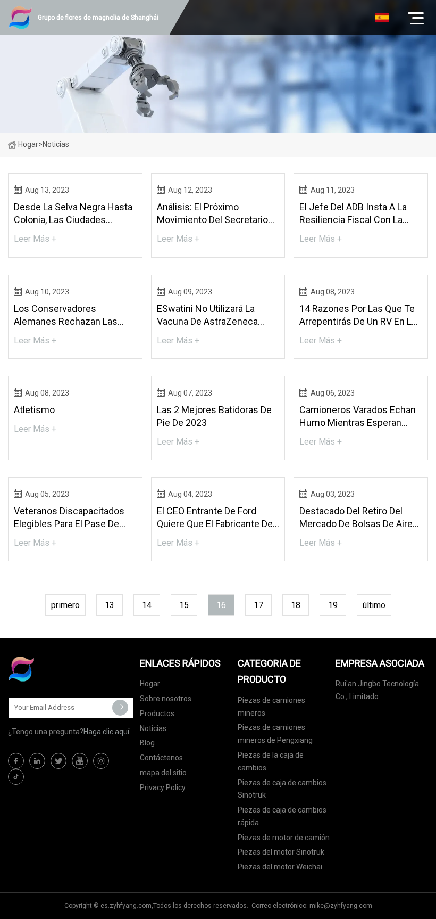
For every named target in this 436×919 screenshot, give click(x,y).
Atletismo (34, 409)
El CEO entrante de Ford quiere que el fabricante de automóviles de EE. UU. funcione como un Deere (215, 517)
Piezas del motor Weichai (280, 867)
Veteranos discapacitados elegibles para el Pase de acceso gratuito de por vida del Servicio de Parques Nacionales (73, 517)
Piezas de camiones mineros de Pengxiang (275, 733)
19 (333, 605)
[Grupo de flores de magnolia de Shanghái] (61, 668)
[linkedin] (37, 761)
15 (184, 605)
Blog (147, 743)
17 (258, 605)
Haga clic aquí (106, 731)
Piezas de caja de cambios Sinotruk (282, 789)
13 (109, 605)
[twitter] (58, 761)
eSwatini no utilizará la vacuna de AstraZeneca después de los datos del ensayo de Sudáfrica (212, 315)
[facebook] (16, 761)
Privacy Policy (163, 787)
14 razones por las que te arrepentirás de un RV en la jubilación (357, 315)
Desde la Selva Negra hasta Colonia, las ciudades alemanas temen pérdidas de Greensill (73, 213)
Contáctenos (161, 757)
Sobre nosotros (165, 698)
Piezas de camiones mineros (271, 706)
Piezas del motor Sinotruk (281, 852)
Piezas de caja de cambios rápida (282, 816)
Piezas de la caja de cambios (271, 761)
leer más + (35, 239)
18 (295, 605)
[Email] (120, 708)
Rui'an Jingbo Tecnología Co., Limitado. (377, 690)
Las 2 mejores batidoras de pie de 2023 (214, 416)
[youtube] (80, 761)
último (374, 605)
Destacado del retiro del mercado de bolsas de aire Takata (356, 517)
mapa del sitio (163, 772)
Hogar (28, 144)
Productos (157, 713)
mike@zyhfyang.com (340, 905)
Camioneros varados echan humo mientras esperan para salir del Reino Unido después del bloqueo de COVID (357, 416)
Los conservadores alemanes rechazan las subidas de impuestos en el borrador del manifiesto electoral (73, 315)
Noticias (153, 728)
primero (65, 605)
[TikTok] (16, 777)
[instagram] (101, 761)
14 (147, 605)
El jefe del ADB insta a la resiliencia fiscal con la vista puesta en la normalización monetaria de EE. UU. (358, 213)
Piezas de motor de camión (284, 837)
